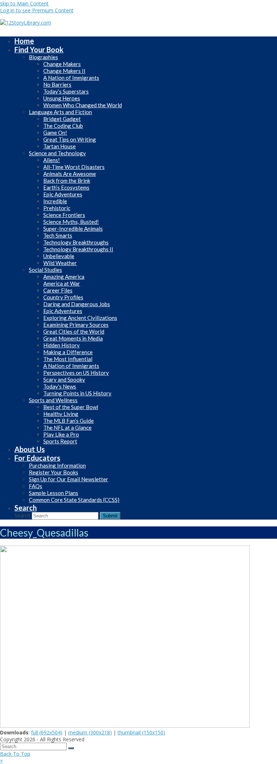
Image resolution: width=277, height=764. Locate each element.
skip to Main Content (24, 3)
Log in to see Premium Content (37, 10)
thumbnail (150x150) (141, 732)
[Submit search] (71, 748)
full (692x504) (46, 732)
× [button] (1, 760)
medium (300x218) (90, 732)
